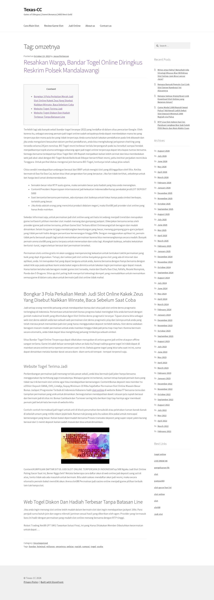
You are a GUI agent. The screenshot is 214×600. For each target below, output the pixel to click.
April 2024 (162, 299)
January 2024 (164, 314)
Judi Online (74, 25)
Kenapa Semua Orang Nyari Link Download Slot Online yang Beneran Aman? (173, 99)
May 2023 (162, 357)
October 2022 (164, 394)
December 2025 (165, 193)
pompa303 (159, 480)
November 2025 (165, 198)
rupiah (78, 546)
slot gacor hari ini (163, 487)
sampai (86, 546)
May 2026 (162, 166)
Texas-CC (33, 9)
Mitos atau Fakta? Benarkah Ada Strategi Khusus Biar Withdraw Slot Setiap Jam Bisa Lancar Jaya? (173, 74)
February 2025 (164, 246)
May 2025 (162, 230)
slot (156, 474)
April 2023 (162, 362)
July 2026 (162, 156)
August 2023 (164, 341)
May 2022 (162, 415)
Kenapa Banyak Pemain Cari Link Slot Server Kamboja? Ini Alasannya (173, 87)
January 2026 (164, 187)
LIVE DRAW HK (160, 460)
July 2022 (162, 410)
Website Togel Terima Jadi (48, 108)
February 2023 (164, 373)
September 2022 (165, 399)
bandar (32, 546)
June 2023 (162, 352)
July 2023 (162, 346)
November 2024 (165, 262)
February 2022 (164, 431)
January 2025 (164, 251)
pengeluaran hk (161, 467)
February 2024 (164, 309)
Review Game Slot (53, 25)
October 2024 (164, 267)
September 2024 (165, 272)
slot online (98, 390)
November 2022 (165, 389)
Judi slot (158, 514)
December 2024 (165, 256)
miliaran (50, 546)
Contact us (106, 25)
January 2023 (164, 378)
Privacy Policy (31, 582)
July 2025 (162, 219)
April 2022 (162, 420)
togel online (160, 454)
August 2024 (164, 277)
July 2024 (162, 283)
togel (93, 546)
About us (90, 25)
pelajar (70, 546)
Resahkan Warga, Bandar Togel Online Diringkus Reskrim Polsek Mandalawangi (83, 66)
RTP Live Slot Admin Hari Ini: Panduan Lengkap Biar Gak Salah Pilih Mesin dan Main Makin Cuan (174, 125)
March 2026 (163, 177)
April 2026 (162, 172)
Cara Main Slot (31, 25)
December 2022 (165, 383)
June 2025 (162, 224)
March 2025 (163, 240)
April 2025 (162, 235)
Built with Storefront (52, 582)
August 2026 (164, 150)
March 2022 (163, 426)
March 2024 (163, 304)
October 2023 (164, 330)
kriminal (41, 546)
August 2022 (164, 404)
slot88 (157, 507)
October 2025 (164, 203)
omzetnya (61, 546)
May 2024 (162, 293)
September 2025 (165, 209)
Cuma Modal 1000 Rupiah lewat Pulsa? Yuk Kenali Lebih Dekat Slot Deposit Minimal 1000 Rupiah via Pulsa (173, 112)
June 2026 (162, 161)
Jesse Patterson (61, 56)
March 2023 (163, 368)
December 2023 (165, 320)
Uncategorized (40, 543)
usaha (100, 546)
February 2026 (164, 182)
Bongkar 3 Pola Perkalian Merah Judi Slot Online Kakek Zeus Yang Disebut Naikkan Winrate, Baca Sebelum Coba (54, 100)
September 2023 (165, 336)
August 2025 (164, 214)
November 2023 (165, 325)
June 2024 (162, 288)
